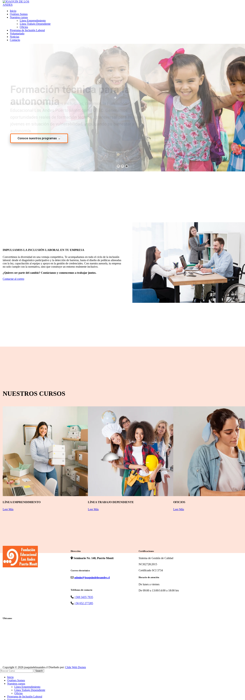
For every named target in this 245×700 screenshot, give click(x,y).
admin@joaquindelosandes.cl (92, 577)
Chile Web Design (75, 667)
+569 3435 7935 (83, 597)
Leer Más (8, 509)
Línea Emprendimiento (33, 20)
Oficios (24, 27)
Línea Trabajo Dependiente (35, 23)
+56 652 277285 (83, 603)
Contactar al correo (13, 278)
